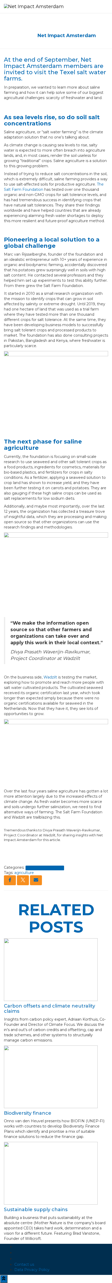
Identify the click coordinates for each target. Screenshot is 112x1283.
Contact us (24, 1264)
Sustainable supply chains (35, 1209)
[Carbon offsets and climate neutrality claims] (51, 969)
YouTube (18, 1260)
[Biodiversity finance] (51, 1076)
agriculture (24, 872)
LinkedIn (18, 1248)
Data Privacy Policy (31, 1269)
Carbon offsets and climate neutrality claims (49, 1008)
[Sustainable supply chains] (51, 1173)
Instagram (18, 1254)
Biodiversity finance (27, 1113)
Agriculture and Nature (44, 868)
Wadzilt (50, 677)
